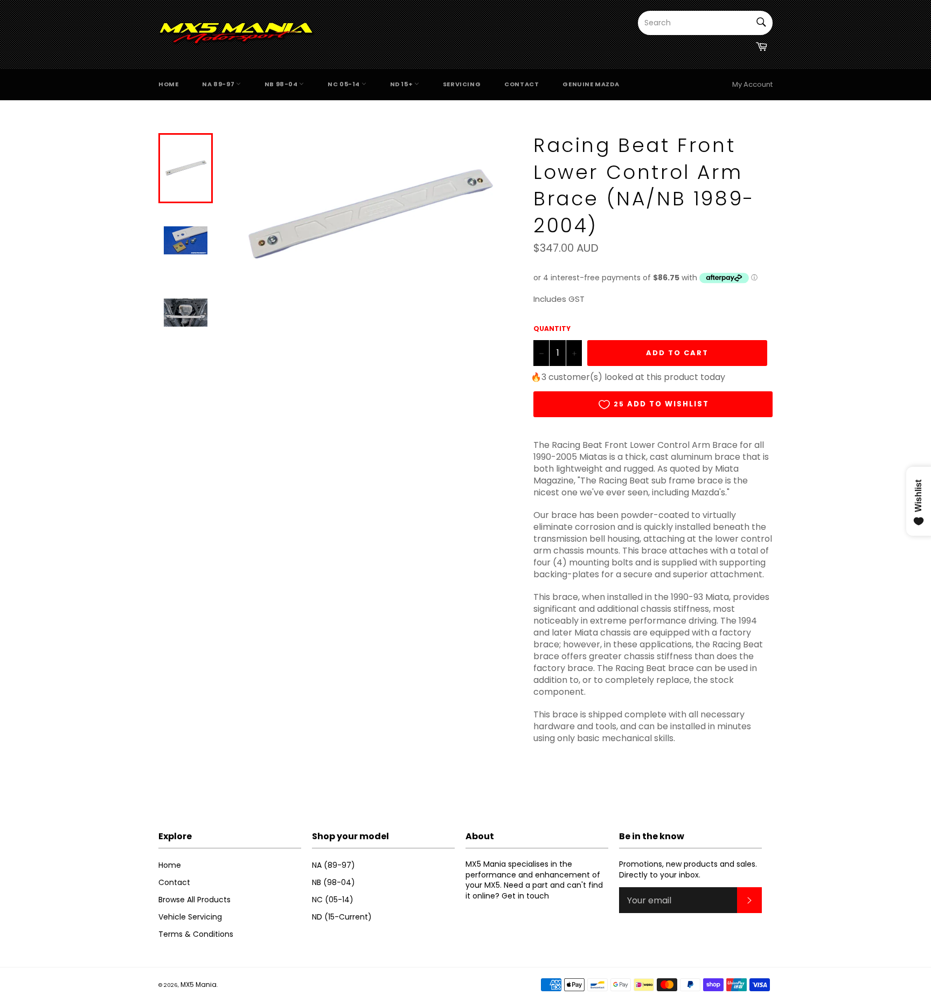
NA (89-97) (333, 865)
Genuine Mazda (590, 84)
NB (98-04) (333, 882)
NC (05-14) (332, 899)
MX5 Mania (198, 984)
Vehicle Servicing (190, 916)
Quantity (552, 328)
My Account (752, 84)
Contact (521, 84)
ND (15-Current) (342, 916)
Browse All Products (194, 899)
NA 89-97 (218, 84)
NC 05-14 (344, 84)
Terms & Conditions (195, 934)
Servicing (462, 84)
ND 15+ (402, 84)
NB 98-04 (282, 84)
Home (168, 84)
